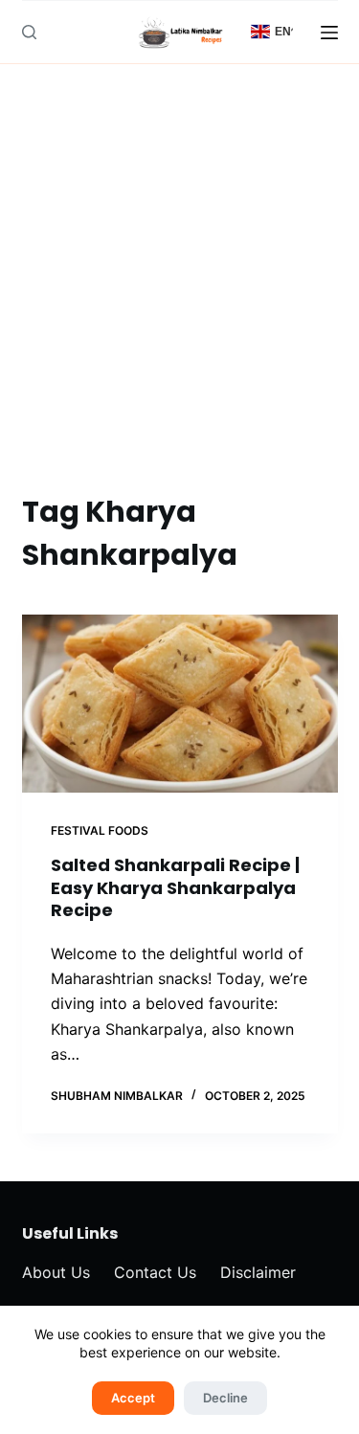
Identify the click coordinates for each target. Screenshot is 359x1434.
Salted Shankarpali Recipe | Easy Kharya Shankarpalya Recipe (175, 887)
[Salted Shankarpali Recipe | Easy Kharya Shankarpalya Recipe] (180, 704)
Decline (225, 1397)
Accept (133, 1397)
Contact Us (155, 1272)
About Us (56, 1272)
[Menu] (329, 32)
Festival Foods (99, 830)
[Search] (29, 32)
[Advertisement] (179, 301)
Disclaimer (258, 1272)
